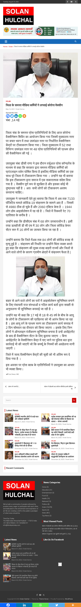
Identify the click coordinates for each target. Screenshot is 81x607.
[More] (24, 116)
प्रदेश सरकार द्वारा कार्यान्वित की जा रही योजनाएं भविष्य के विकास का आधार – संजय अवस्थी (63, 419)
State (44, 513)
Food (44, 496)
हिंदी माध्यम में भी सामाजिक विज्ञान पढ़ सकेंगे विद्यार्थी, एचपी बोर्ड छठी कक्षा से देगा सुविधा (63, 432)
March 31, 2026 (20, 422)
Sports (44, 510)
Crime (44, 487)
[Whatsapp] (20, 116)
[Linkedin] (16, 116)
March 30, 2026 (56, 424)
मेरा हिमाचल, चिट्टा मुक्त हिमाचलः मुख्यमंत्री (63, 444)
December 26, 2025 (21, 448)
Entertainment (47, 493)
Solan (8, 101)
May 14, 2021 (10, 109)
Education (45, 490)
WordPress (69, 599)
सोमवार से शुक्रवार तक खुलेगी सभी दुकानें (53, 534)
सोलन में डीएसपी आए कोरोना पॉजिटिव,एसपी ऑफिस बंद (58, 388)
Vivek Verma (20, 109)
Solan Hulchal (24, 599)
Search (74, 400)
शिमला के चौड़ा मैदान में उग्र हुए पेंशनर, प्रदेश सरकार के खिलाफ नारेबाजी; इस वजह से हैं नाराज (26, 432)
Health (44, 498)
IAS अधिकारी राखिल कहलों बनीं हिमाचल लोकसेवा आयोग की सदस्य (27, 455)
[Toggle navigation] (6, 41)
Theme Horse (44, 599)
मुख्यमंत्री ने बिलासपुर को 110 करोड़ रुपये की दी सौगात (25, 444)
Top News (45, 516)
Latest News (12, 410)
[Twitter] (12, 116)
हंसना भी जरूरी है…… (14, 387)
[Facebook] (8, 116)
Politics (44, 504)
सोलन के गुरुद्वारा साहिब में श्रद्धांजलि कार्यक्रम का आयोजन (62, 455)
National (45, 501)
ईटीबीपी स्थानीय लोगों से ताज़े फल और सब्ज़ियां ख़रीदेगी (26, 417)
